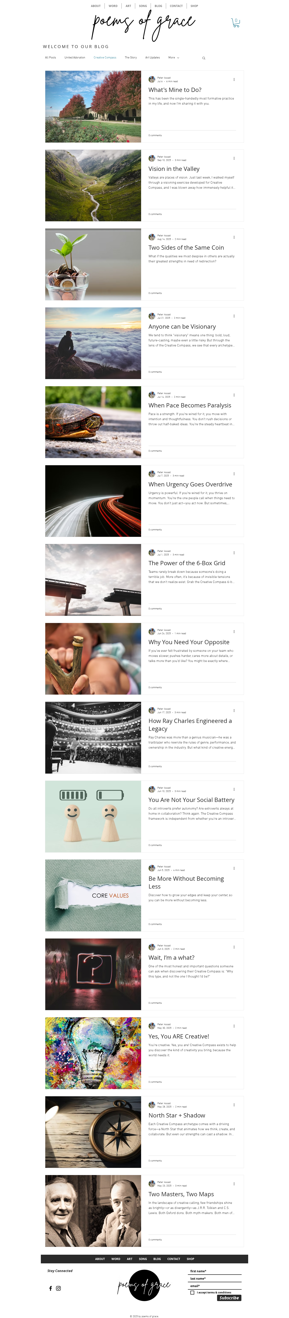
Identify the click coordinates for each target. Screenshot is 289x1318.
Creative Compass (105, 58)
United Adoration (75, 58)
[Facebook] (50, 1288)
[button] (236, 22)
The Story (131, 58)
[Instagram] (58, 1288)
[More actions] (235, 79)
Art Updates (152, 58)
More (171, 58)
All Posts (50, 58)
